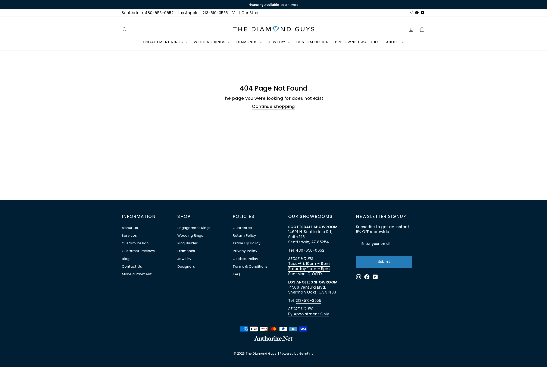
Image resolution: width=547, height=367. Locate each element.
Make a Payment (137, 274)
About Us (130, 227)
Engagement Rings (163, 42)
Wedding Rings (210, 42)
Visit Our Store (246, 12)
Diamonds (247, 42)
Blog (125, 258)
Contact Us (132, 266)
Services (129, 235)
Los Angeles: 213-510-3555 (203, 12)
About (393, 42)
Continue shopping (273, 106)
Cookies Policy (245, 258)
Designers (186, 266)
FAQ (236, 274)
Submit (384, 261)
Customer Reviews (138, 250)
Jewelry (277, 42)
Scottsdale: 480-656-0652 (148, 12)
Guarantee (242, 227)
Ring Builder (187, 243)
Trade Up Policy (247, 243)
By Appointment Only (308, 314)
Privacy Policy (245, 250)
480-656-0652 (310, 250)
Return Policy (244, 235)
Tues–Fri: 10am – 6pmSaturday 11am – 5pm (309, 266)
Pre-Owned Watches (357, 42)
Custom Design (312, 42)
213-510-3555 (308, 300)
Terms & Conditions (250, 266)
